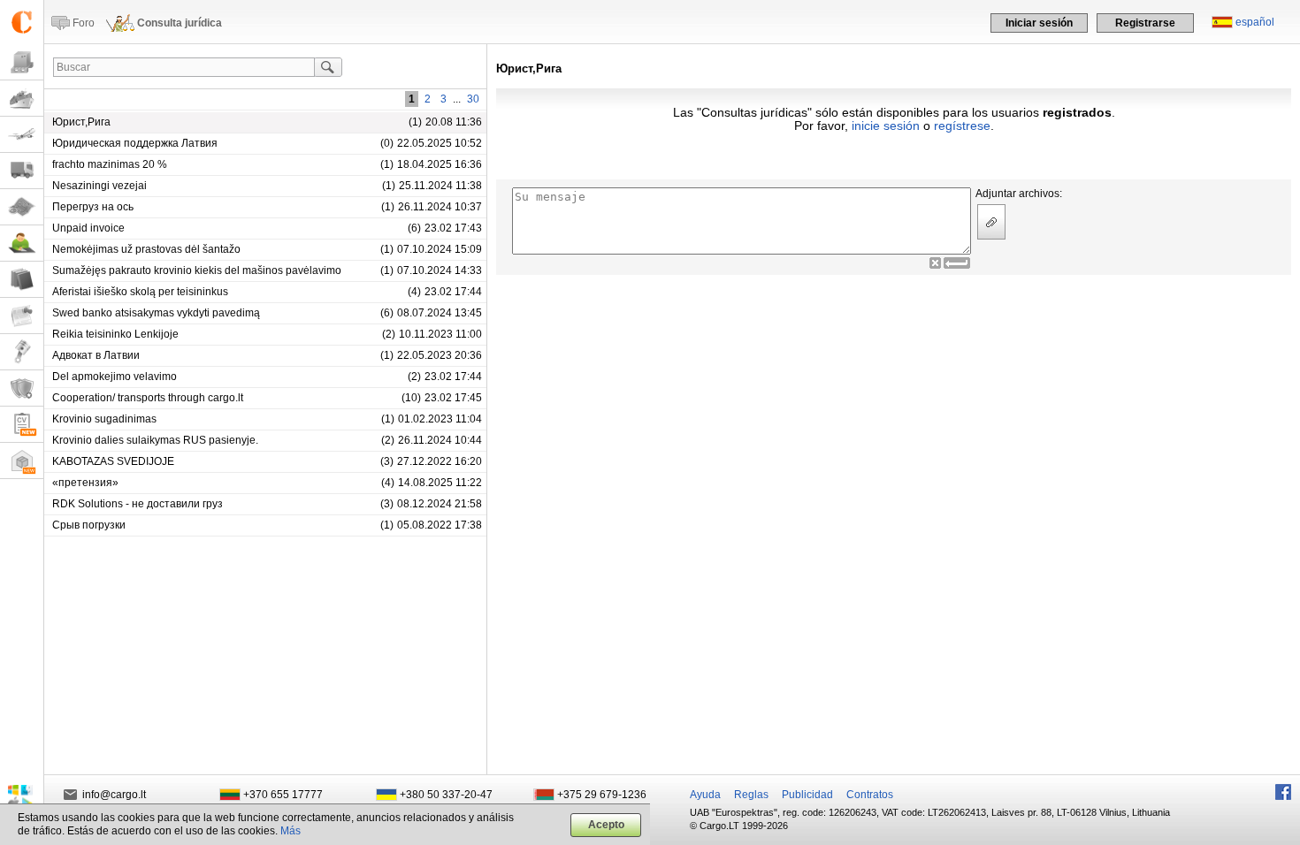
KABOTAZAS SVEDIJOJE (113, 461)
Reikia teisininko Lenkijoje (115, 334)
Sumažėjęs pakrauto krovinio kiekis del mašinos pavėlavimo (196, 270)
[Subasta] (21, 352)
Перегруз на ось (93, 207)
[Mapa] (21, 207)
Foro (84, 23)
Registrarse (1145, 23)
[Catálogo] (21, 280)
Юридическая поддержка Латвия (135, 143)
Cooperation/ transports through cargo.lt (147, 398)
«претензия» (85, 482)
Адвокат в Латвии (96, 355)
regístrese (962, 125)
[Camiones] (21, 171)
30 (473, 99)
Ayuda (705, 794)
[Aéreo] (21, 135)
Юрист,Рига (81, 122)
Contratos (869, 794)
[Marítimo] (21, 98)
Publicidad (807, 794)
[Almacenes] (21, 461)
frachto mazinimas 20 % (109, 164)
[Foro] (21, 243)
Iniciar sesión (1039, 23)
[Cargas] (21, 62)
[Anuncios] (21, 316)
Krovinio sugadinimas (104, 419)
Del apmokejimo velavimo (114, 376)
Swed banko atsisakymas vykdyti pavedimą (156, 313)
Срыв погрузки (89, 525)
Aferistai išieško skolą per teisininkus (140, 291)
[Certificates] (21, 388)
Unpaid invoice (88, 228)
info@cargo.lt (114, 794)
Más (290, 831)
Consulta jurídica (179, 23)
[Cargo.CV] (21, 425)
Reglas (751, 794)
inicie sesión (886, 125)
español (1254, 22)
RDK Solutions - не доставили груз (137, 504)
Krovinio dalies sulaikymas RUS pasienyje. (155, 440)
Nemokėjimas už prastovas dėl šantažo (146, 249)
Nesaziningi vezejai (99, 185)
